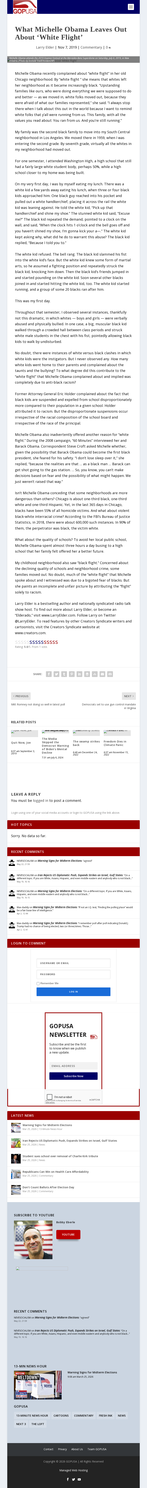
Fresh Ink (105, 1415)
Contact (48, 1449)
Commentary (91, 47)
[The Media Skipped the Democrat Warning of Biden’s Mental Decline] (55, 731)
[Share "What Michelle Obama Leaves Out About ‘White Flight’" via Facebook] (49, 674)
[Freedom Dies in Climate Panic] (117, 731)
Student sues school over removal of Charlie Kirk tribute (60, 1156)
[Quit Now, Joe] (24, 731)
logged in (40, 800)
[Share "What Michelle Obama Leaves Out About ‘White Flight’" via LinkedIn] (79, 674)
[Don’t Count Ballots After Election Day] (16, 1190)
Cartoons (61, 1415)
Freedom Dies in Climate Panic (115, 743)
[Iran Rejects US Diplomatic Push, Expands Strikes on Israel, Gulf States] (16, 1143)
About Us (77, 1449)
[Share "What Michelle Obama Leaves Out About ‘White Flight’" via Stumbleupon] (95, 674)
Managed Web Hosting (73, 1470)
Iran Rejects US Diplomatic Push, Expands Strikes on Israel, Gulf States (80, 875)
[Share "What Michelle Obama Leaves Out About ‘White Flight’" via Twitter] (56, 674)
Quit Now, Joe (21, 742)
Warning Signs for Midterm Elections (60, 860)
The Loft (37, 1424)
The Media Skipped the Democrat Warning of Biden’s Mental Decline (55, 746)
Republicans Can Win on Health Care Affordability (56, 1172)
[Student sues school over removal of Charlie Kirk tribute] (16, 1159)
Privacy (62, 1449)
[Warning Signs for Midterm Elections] (16, 1127)
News (42, 1144)
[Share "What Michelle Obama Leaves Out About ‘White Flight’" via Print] (110, 674)
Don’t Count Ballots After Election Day (48, 1187)
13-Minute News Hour (50, 1129)
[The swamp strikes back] (86, 731)
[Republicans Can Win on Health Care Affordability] (16, 1174)
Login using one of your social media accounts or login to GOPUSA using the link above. (65, 812)
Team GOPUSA (96, 1449)
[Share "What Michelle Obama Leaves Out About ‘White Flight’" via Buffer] (87, 674)
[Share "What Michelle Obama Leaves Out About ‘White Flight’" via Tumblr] (64, 674)
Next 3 (21, 1424)
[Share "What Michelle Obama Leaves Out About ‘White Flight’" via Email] (102, 674)
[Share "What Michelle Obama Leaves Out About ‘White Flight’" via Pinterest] (72, 674)
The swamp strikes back (86, 743)
